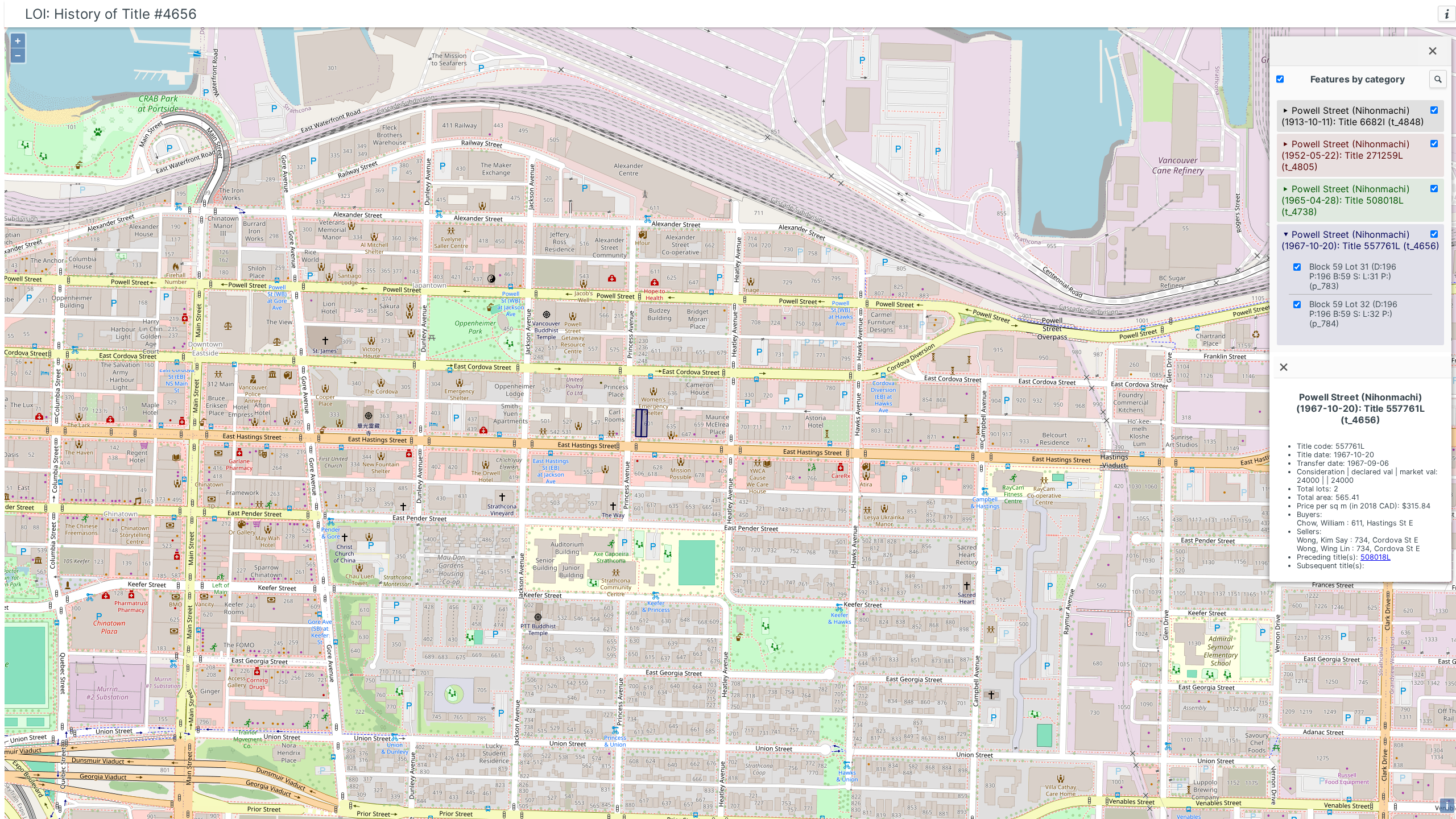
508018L (1375, 557)
